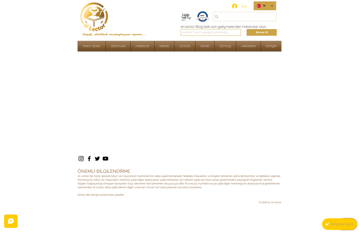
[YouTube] (105, 158)
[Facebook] (89, 158)
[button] (225, 46)
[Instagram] (81, 158)
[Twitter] (97, 158)
